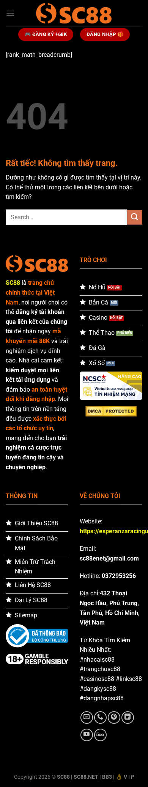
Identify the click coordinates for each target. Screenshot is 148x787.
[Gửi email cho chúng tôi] (86, 717)
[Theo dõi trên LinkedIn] (127, 717)
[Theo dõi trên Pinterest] (114, 717)
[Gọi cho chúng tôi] (100, 717)
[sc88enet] (74, 13)
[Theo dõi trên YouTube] (86, 735)
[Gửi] (134, 217)
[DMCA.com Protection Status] (111, 411)
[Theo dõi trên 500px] (100, 735)
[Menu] (10, 13)
